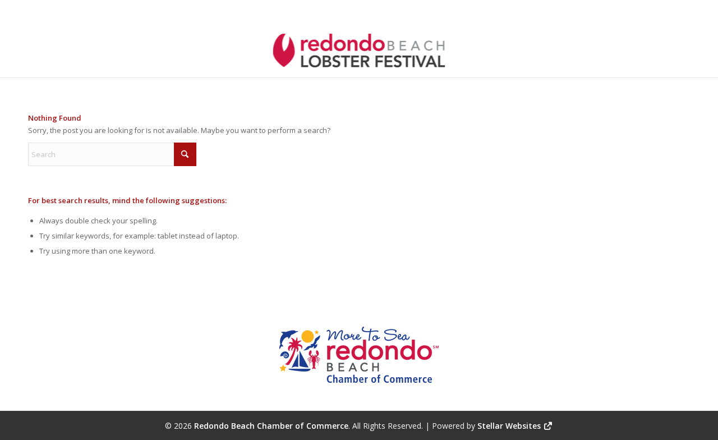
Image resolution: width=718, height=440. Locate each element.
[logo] (359, 52)
